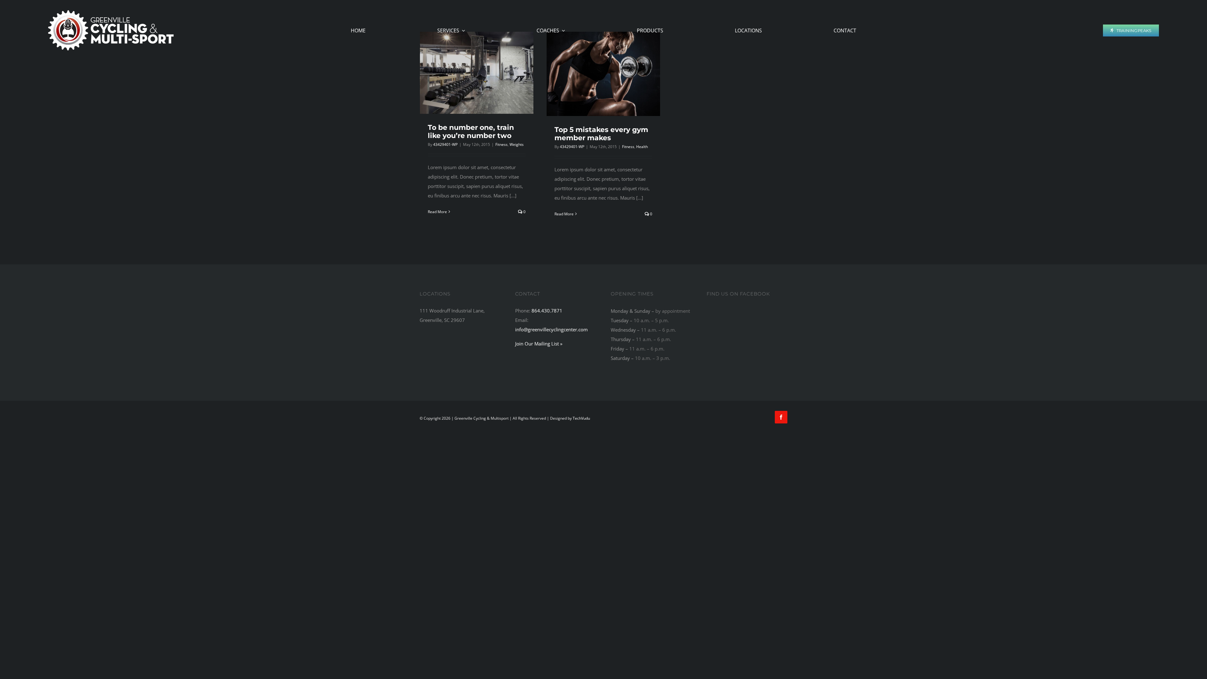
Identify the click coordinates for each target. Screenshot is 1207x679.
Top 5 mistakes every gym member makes (601, 133)
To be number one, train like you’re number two (471, 131)
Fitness (501, 144)
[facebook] (781, 417)
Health (642, 146)
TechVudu (581, 418)
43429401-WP (445, 144)
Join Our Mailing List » (538, 343)
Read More (437, 211)
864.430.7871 (547, 310)
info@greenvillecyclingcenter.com (551, 329)
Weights (517, 144)
